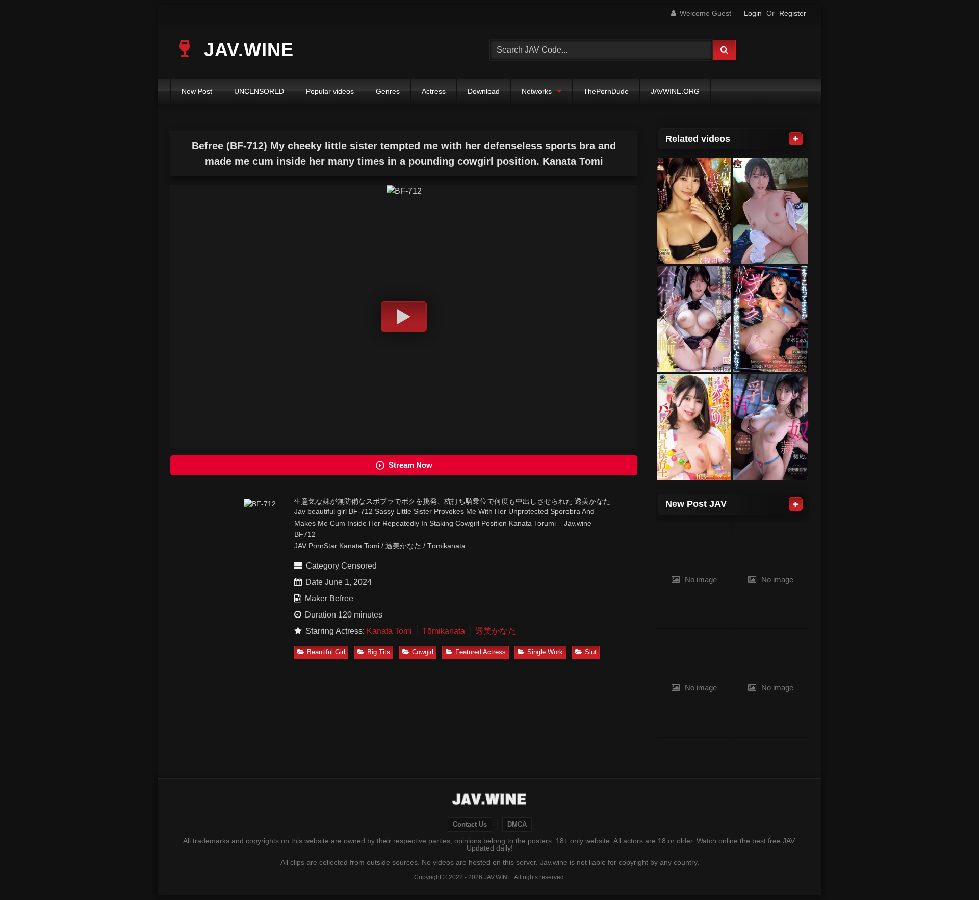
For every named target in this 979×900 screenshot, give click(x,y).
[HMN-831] (770, 319)
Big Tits (378, 652)
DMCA (517, 824)
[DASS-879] (770, 211)
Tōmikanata (443, 631)
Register (792, 13)
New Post (197, 91)
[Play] (404, 316)
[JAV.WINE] (489, 800)
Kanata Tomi (389, 631)
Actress (434, 91)
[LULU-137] (694, 427)
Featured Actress (480, 652)
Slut (591, 652)
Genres (388, 91)
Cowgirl (422, 652)
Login (753, 13)
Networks (537, 91)
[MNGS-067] (694, 319)
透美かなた (495, 631)
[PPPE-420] (770, 427)
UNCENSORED (259, 91)
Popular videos (330, 91)
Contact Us (470, 824)
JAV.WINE (246, 49)
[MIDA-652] (694, 211)
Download (484, 91)
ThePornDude (606, 91)
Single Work (545, 652)
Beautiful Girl (326, 652)
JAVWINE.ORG (675, 91)
